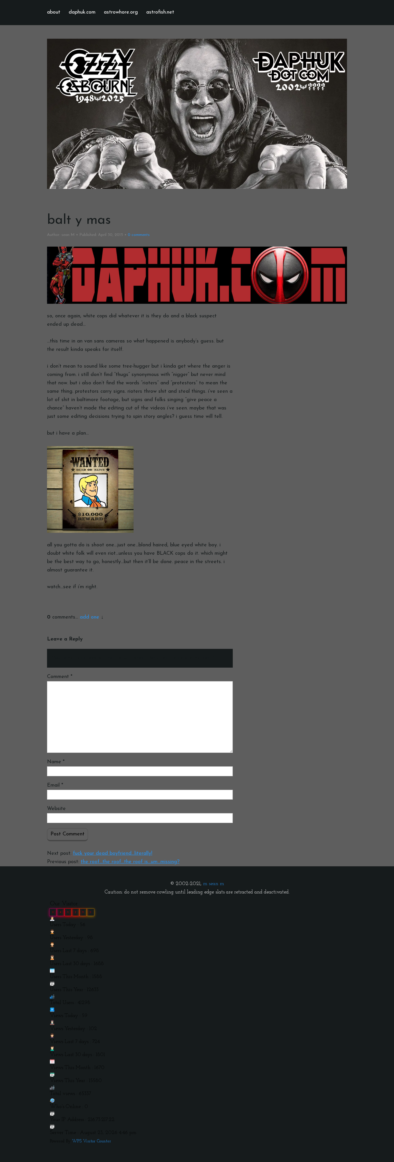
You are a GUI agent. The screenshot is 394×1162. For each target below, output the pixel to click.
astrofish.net (160, 12)
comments (139, 235)
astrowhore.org (121, 12)
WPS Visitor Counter (91, 1141)
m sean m (213, 884)
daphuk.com (82, 12)
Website (56, 808)
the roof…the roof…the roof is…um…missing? (130, 862)
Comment (59, 676)
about (53, 12)
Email (55, 785)
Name (56, 762)
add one (89, 617)
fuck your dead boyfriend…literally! (112, 853)
